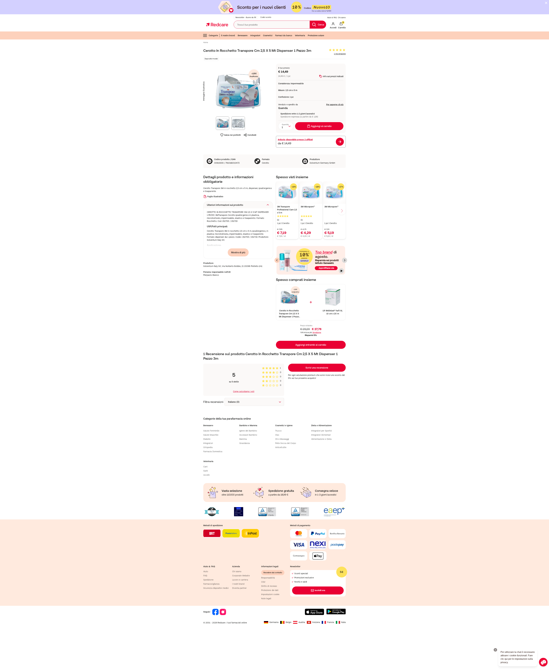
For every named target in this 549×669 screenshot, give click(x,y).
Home (205, 42)
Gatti (205, 471)
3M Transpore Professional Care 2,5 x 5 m (287, 210)
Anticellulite (280, 447)
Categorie (213, 35)
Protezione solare (316, 35)
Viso (277, 435)
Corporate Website (241, 575)
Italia (343, 622)
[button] (238, 205)
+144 (254, 75)
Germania (274, 622)
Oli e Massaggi (282, 439)
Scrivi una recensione (317, 367)
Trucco (278, 431)
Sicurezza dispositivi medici (216, 588)
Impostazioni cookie (270, 594)
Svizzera (316, 622)
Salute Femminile (211, 431)
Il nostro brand (228, 35)
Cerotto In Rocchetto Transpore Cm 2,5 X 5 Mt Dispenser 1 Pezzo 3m (289, 313)
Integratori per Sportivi (321, 431)
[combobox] (286, 126)
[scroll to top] (527, 646)
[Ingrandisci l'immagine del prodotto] (238, 91)
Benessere (243, 35)
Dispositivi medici (211, 59)
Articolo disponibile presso (295, 139)
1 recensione (340, 54)
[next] (342, 211)
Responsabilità (268, 578)
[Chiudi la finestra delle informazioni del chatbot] (495, 650)
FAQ (205, 575)
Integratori (255, 35)
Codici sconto (265, 17)
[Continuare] (341, 270)
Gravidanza (244, 443)
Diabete (207, 439)
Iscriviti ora (320, 590)
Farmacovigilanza (211, 584)
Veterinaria (300, 35)
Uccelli (206, 475)
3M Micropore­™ (308, 207)
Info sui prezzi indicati (333, 76)
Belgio (288, 622)
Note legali (266, 598)
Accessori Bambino (248, 435)
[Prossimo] (344, 260)
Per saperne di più (334, 104)
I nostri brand (238, 584)
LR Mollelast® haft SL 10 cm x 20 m (332, 312)
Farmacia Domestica (212, 451)
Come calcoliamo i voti (243, 391)
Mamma (243, 439)
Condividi (251, 135)
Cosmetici (267, 35)
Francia (330, 622)
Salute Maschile (210, 435)
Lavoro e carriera (240, 580)
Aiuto (205, 571)
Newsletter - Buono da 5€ (245, 17)
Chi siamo (342, 18)
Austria (302, 622)
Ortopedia (208, 447)
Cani (205, 466)
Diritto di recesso (269, 586)
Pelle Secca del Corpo (285, 443)
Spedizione (317, 332)
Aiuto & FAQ (332, 18)
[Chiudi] (546, 3)
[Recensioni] (337, 50)
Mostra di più (238, 252)
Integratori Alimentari (321, 435)
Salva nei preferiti (232, 135)
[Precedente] (277, 260)
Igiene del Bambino (248, 431)
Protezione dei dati (269, 590)
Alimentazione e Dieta (321, 439)
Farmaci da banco (283, 35)
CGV (263, 582)
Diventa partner (239, 588)
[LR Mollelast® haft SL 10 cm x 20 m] (333, 297)
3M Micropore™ (331, 207)
